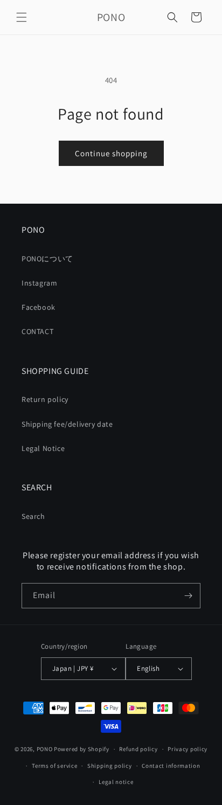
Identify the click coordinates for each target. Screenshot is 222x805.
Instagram (39, 283)
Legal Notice (43, 448)
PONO (45, 749)
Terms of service (54, 765)
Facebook (39, 307)
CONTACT (37, 331)
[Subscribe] (188, 595)
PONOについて (47, 258)
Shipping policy (109, 765)
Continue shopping (111, 153)
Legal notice (116, 782)
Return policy (45, 399)
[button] (21, 17)
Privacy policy (187, 749)
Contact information (171, 765)
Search (33, 516)
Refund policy (138, 749)
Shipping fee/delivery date (67, 424)
